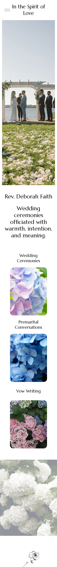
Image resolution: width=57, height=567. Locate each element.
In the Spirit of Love (28, 9)
